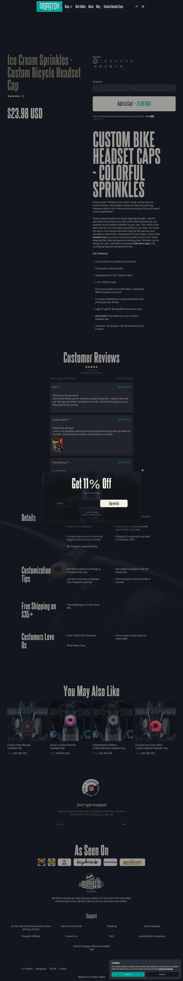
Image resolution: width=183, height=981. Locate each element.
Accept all (128, 974)
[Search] (136, 6)
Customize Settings (165, 969)
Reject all (162, 974)
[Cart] (143, 6)
